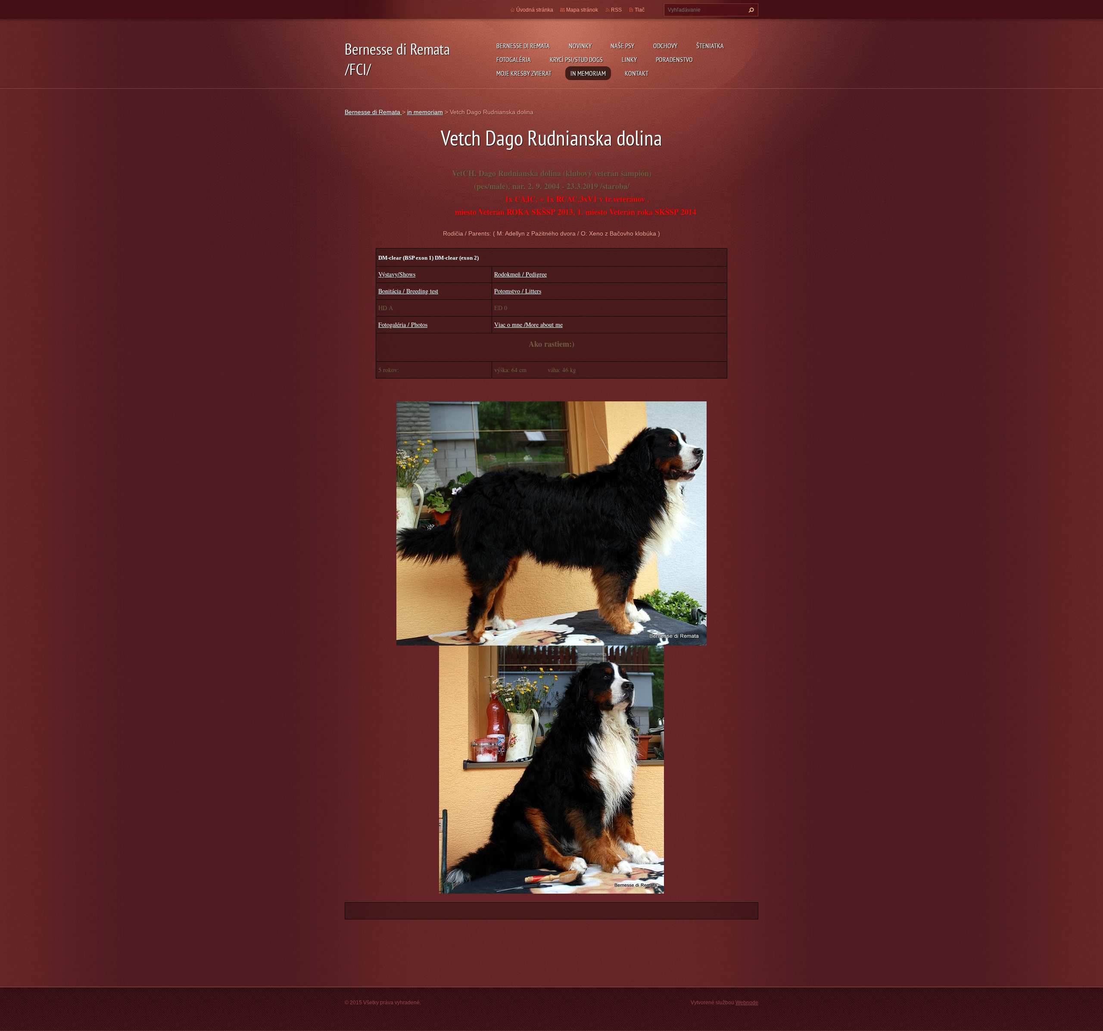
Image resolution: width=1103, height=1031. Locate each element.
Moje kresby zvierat (524, 73)
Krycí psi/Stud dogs (576, 59)
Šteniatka (710, 45)
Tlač (640, 10)
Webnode (746, 1003)
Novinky (580, 45)
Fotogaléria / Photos (402, 324)
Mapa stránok (582, 10)
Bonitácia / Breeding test (408, 291)
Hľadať (750, 9)
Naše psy (622, 45)
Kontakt (636, 73)
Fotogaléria (513, 59)
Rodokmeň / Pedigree (520, 274)
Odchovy (665, 45)
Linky (629, 59)
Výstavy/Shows (396, 274)
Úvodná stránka (534, 10)
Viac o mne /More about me (528, 324)
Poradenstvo (674, 59)
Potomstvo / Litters (517, 291)
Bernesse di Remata (523, 45)
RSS (616, 10)
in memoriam (588, 73)
